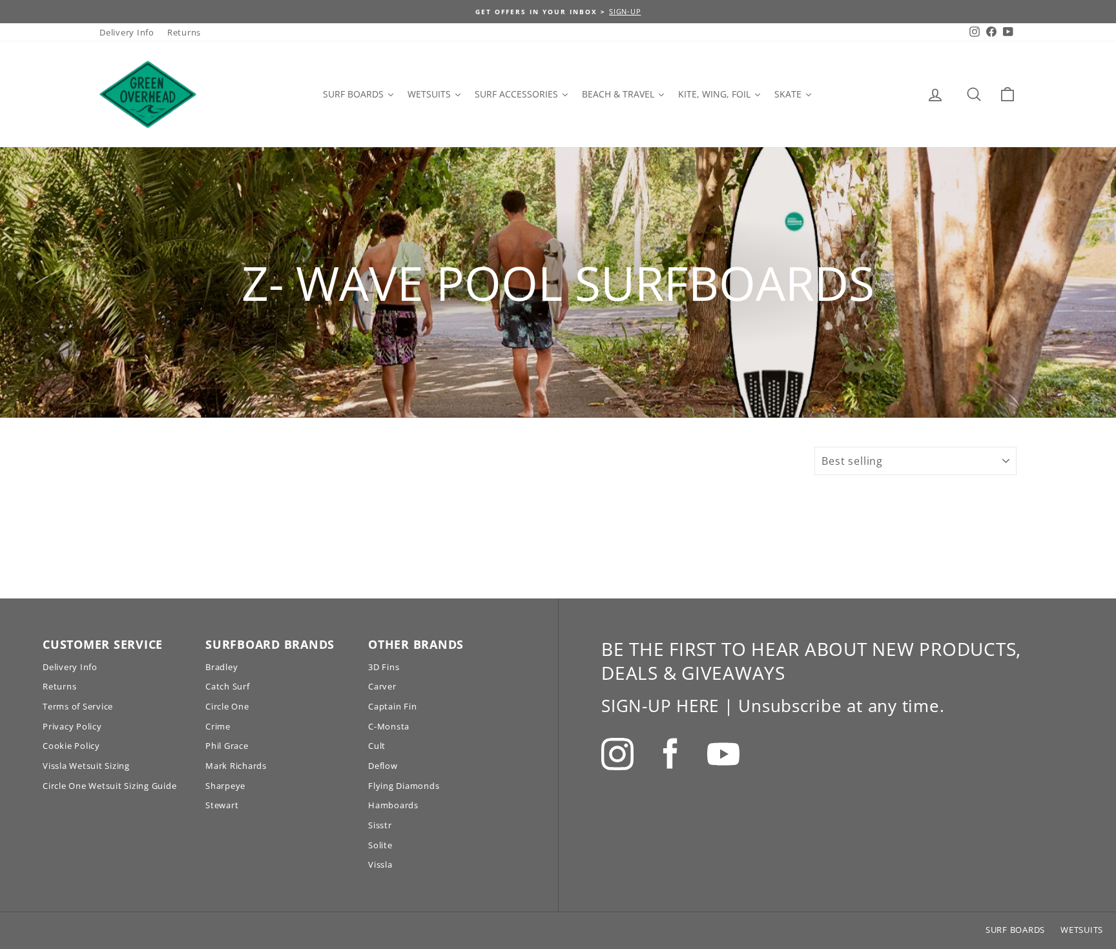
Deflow (383, 765)
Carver (382, 686)
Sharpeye (225, 785)
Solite (380, 845)
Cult (377, 745)
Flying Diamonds (403, 785)
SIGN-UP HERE (660, 705)
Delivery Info (126, 32)
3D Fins (383, 667)
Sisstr (380, 825)
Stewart (221, 805)
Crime (218, 726)
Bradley (221, 667)
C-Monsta (388, 726)
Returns (184, 32)
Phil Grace (227, 745)
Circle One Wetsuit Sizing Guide (109, 785)
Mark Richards (236, 765)
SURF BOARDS (1015, 929)
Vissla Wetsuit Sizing (86, 765)
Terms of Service (78, 706)
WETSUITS (1081, 929)
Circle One (227, 706)
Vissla (380, 864)
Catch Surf (227, 686)
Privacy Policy (72, 726)
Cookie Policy (71, 745)
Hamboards (393, 805)
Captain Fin (392, 706)
